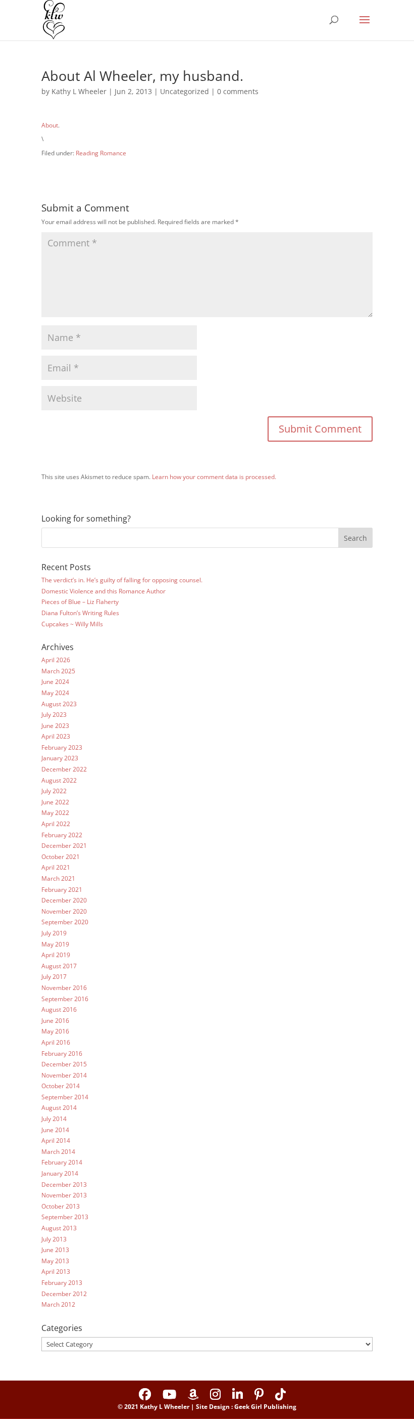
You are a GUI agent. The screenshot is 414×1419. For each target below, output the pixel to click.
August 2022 (59, 780)
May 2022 (55, 812)
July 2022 (54, 791)
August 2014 (59, 1107)
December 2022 (64, 769)
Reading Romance (101, 153)
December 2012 (64, 1293)
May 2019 (55, 944)
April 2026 (55, 660)
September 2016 (64, 999)
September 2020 (64, 922)
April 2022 (55, 824)
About (49, 125)
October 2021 (60, 856)
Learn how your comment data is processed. (214, 476)
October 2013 (60, 1206)
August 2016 (59, 1009)
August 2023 (59, 704)
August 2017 (59, 966)
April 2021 (55, 867)
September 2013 (64, 1217)
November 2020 (64, 911)
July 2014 (54, 1118)
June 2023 (55, 725)
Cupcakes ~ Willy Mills (72, 624)
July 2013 (54, 1239)
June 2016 (55, 1020)
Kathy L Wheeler (79, 91)
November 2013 (64, 1195)
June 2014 (55, 1130)
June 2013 (55, 1249)
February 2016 (61, 1053)
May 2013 (55, 1261)
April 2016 (55, 1042)
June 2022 (55, 802)
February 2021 (61, 889)
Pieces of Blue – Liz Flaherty (80, 601)
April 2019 (55, 955)
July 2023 (54, 714)
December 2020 (64, 900)
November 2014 (64, 1075)
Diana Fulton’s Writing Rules (80, 613)
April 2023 (55, 736)
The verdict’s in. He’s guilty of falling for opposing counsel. (121, 580)
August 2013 (59, 1228)
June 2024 (55, 681)
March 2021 (58, 878)
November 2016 (64, 987)
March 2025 (58, 671)
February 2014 (61, 1162)
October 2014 (60, 1086)
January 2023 (59, 758)
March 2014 (58, 1151)
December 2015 (64, 1064)
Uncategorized (184, 91)
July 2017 (54, 976)
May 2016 (55, 1031)
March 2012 (58, 1304)
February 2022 (61, 835)
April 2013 (55, 1271)
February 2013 (61, 1282)
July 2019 (54, 933)
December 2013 (64, 1184)
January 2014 (59, 1173)
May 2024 (55, 693)
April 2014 (55, 1140)
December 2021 (64, 845)
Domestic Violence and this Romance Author (103, 591)
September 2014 (64, 1097)
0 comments (237, 91)
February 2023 (61, 747)
